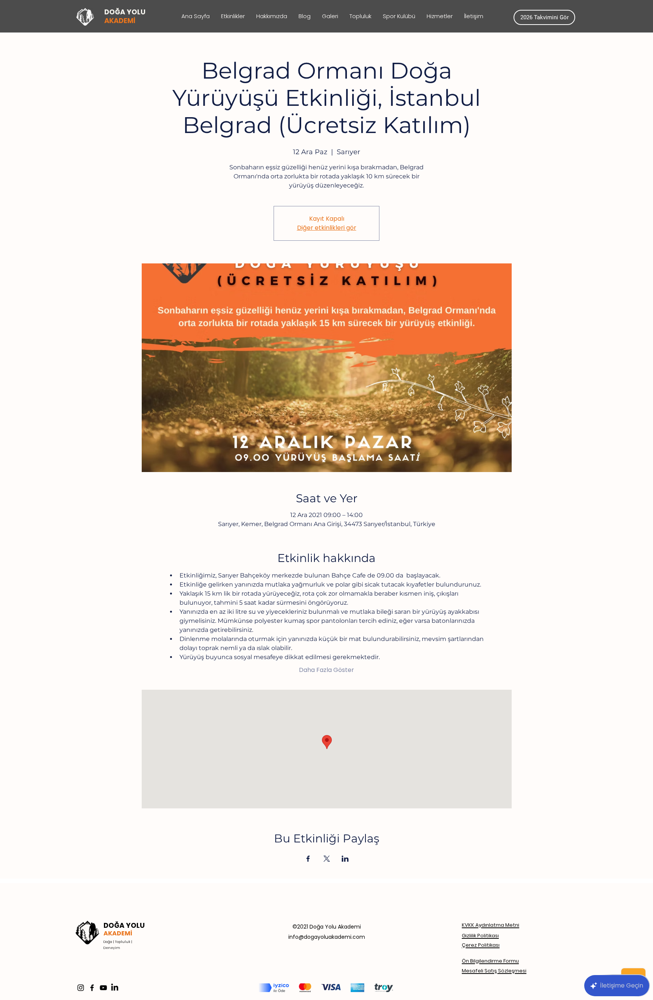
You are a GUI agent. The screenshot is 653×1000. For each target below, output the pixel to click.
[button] (439, 16)
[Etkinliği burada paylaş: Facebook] (308, 859)
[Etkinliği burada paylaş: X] (326, 859)
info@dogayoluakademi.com (326, 937)
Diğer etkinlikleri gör (326, 227)
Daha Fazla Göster (326, 670)
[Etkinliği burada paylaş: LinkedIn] (345, 859)
